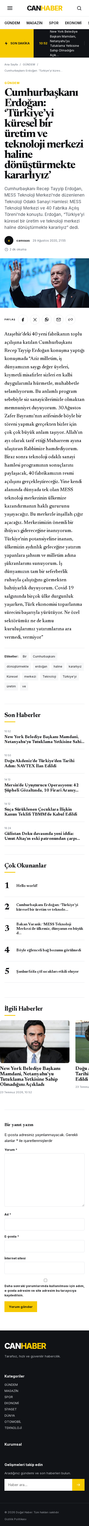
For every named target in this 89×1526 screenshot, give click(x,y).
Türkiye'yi (70, 676)
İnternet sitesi (15, 1258)
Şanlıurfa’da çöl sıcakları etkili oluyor (47, 972)
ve (24, 686)
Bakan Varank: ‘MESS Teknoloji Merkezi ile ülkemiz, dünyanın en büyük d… (49, 929)
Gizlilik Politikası (15, 1519)
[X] (35, 319)
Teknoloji (49, 676)
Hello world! (27, 886)
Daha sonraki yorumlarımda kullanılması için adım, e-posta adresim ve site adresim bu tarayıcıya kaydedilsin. (44, 1290)
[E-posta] (59, 319)
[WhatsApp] (47, 319)
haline (58, 666)
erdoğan (41, 666)
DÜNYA (9, 1415)
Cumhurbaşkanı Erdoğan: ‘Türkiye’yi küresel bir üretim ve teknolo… (47, 907)
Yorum (10, 1150)
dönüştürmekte (18, 666)
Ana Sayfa (11, 64)
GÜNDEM (12, 23)
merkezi (30, 676)
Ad (7, 1214)
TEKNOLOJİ (13, 1428)
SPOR (54, 23)
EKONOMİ (73, 23)
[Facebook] (23, 319)
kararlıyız (75, 666)
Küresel (12, 676)
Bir (24, 656)
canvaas (23, 240)
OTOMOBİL (12, 1422)
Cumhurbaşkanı (44, 656)
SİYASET (10, 1409)
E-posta (11, 1236)
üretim (11, 686)
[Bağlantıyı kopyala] (70, 319)
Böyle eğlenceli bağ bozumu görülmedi (48, 950)
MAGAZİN (34, 23)
